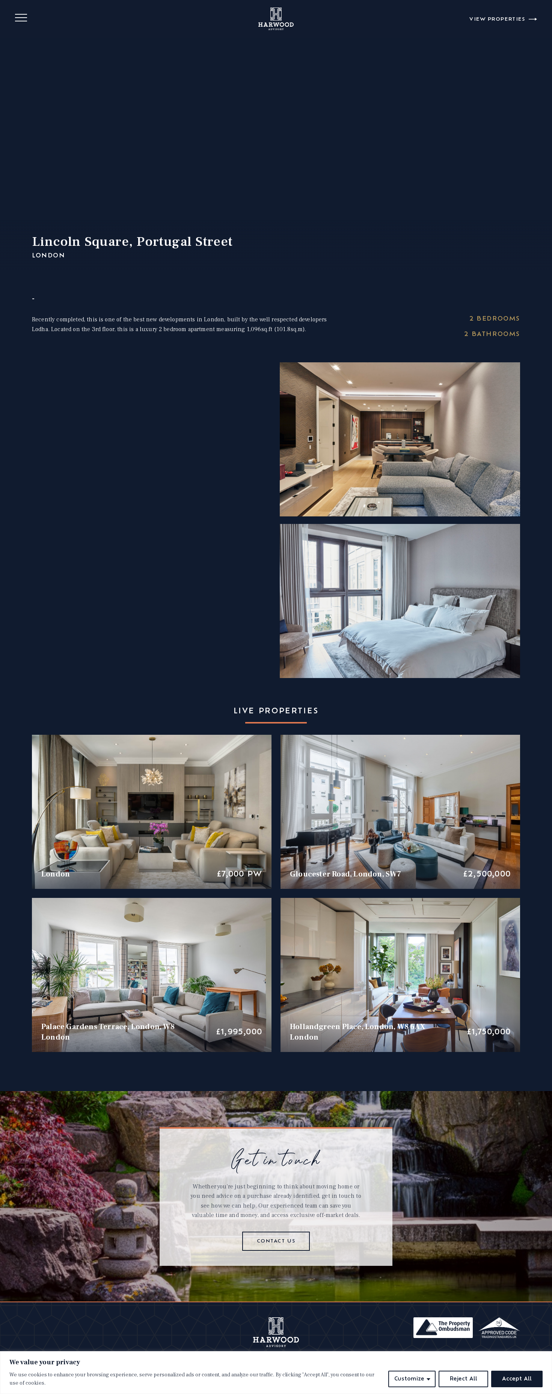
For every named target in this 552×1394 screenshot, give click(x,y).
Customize (409, 1379)
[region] (276, 1372)
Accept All (517, 1379)
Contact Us (276, 1241)
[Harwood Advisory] (276, 1345)
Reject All (463, 1379)
